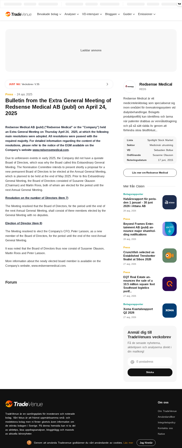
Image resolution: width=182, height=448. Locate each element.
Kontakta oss (165, 428)
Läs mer (128, 442)
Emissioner (145, 14)
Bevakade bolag (47, 14)
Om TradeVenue (167, 411)
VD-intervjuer (90, 14)
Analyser (70, 14)
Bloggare (111, 14)
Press (9, 94)
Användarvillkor (166, 416)
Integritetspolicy (166, 422)
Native (161, 433)
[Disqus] (59, 334)
